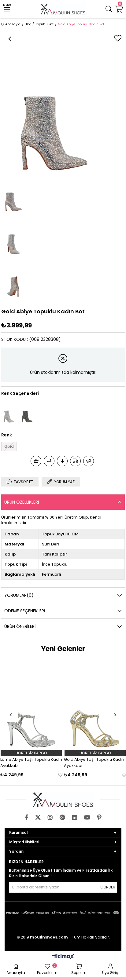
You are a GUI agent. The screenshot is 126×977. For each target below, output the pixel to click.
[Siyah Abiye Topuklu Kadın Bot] (27, 411)
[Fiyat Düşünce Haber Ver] (62, 461)
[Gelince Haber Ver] (88, 461)
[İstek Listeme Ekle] (36, 461)
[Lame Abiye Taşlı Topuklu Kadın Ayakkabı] (31, 705)
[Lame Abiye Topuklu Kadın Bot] (9, 411)
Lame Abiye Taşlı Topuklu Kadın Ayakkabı (31, 762)
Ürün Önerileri (19, 626)
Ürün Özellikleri (21, 502)
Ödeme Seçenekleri (24, 611)
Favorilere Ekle (60, 774)
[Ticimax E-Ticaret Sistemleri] (63, 957)
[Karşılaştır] (49, 461)
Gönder (107, 887)
